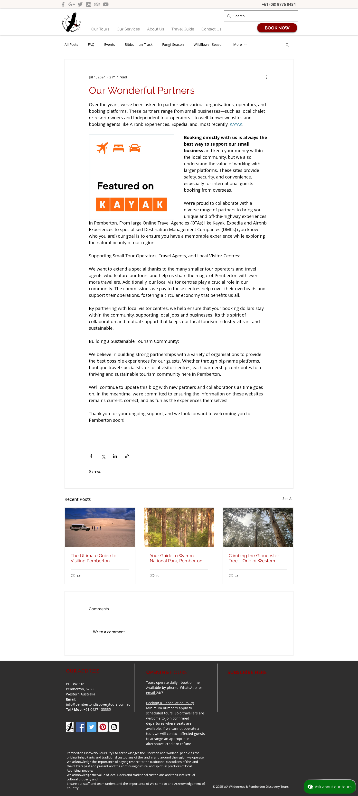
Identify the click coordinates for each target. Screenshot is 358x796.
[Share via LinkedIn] (115, 456)
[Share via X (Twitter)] (103, 456)
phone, (172, 687)
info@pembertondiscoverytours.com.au (98, 704)
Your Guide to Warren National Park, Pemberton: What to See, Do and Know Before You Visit (178, 558)
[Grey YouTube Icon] (105, 4)
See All (288, 498)
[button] (287, 45)
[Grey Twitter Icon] (80, 4)
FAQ (91, 44)
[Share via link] (127, 456)
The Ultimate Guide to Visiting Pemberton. (93, 558)
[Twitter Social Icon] (91, 727)
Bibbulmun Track (138, 44)
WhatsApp (188, 687)
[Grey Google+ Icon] (71, 4)
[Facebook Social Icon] (80, 727)
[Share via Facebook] (91, 456)
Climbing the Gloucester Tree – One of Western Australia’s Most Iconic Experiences (254, 558)
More (237, 44)
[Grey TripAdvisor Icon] (97, 4)
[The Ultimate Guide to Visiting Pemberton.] (100, 527)
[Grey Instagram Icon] (88, 4)
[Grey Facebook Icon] (63, 4)
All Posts (71, 44)
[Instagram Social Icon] (114, 727)
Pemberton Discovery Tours (268, 786)
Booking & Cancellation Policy (170, 703)
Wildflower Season (209, 44)
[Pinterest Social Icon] (103, 727)
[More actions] (266, 77)
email (151, 692)
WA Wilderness (234, 786)
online (194, 682)
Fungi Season (173, 44)
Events (109, 44)
